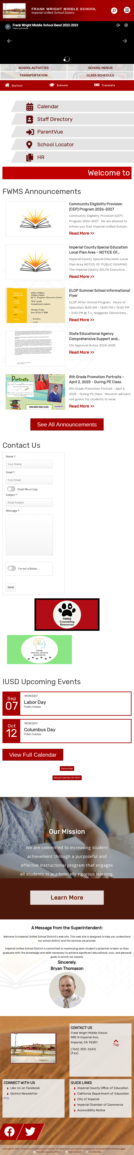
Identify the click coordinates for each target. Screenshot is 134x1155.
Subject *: (11, 495)
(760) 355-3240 (83, 1049)
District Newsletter (24, 1093)
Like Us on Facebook (25, 1088)
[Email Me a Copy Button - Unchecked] (11, 488)
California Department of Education (103, 1093)
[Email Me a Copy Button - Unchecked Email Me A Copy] (11, 489)
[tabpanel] (67, 42)
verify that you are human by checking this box (12, 568)
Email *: (10, 472)
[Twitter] (31, 1139)
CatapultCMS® (103, 1149)
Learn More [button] (67, 897)
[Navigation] (127, 10)
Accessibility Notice (91, 1110)
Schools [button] (62, 85)
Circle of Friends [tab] (69, 60)
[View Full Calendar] (32, 763)
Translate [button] (108, 85)
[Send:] (14, 578)
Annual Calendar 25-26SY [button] (67, 777)
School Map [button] (67, 768)
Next (124, 41)
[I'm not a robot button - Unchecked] (12, 568)
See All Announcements (67, 424)
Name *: (11, 456)
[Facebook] (10, 1139)
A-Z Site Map (95, 1152)
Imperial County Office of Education (102, 1088)
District (17, 85)
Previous (9, 41)
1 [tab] (64, 60)
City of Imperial (88, 1099)
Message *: (13, 510)
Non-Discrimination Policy (49, 1152)
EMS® (115, 1149)
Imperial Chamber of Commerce (100, 1105)
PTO (6, 1098)
